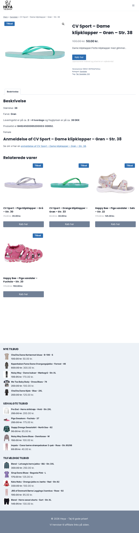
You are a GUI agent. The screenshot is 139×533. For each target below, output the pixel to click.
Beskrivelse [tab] (12, 91)
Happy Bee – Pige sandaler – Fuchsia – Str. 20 (20, 280)
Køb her (79, 57)
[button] (63, 24)
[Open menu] (133, 5)
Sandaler (14, 17)
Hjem (5, 17)
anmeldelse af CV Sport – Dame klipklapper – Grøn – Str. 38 (53, 146)
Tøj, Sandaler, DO (83, 74)
